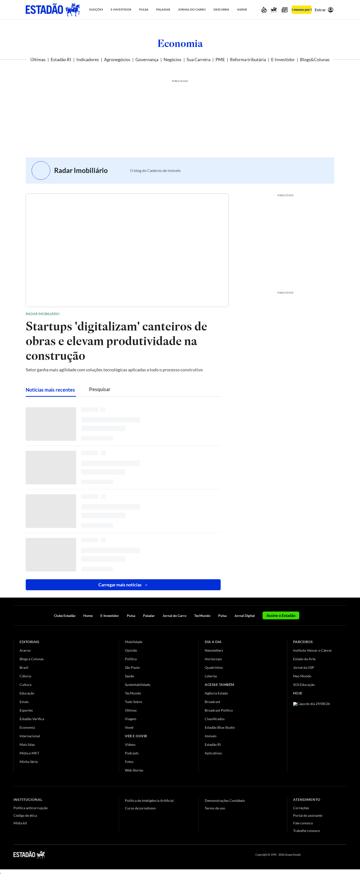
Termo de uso (215, 808)
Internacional (30, 736)
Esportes (26, 710)
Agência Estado (216, 693)
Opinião (131, 650)
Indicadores (87, 59)
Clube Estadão (64, 615)
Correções (301, 808)
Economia (180, 43)
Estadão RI (61, 59)
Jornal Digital (244, 615)
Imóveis (210, 736)
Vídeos (130, 744)
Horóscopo (213, 659)
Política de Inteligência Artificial (149, 800)
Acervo (25, 650)
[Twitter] (320, 854)
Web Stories (134, 770)
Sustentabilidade (137, 684)
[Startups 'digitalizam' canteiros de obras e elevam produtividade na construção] (127, 250)
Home (88, 615)
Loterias (211, 676)
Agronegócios (117, 59)
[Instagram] (333, 854)
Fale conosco (303, 823)
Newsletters (214, 650)
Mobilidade (133, 642)
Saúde (129, 676)
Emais (24, 702)
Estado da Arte (304, 659)
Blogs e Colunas (32, 659)
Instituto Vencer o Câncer (312, 650)
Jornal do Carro (174, 615)
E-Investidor (283, 59)
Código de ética (25, 815)
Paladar (149, 615)
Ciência (25, 676)
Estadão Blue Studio (220, 727)
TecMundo (202, 615)
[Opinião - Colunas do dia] (274, 9)
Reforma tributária (248, 59)
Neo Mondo (302, 676)
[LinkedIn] (344, 854)
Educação (27, 693)
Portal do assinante (307, 815)
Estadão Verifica (32, 719)
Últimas (38, 59)
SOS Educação (304, 684)
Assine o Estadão (280, 615)
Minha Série (29, 762)
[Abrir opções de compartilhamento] (225, 314)
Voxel (129, 727)
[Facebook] (309, 854)
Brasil (24, 667)
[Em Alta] (264, 9)
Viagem (130, 719)
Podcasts (132, 753)
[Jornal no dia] (313, 735)
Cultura (25, 684)
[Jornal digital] (284, 9)
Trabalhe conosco (306, 831)
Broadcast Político (219, 710)
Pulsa (131, 615)
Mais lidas (27, 744)
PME (220, 59)
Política (131, 659)
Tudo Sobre (133, 702)
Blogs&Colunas (315, 59)
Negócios (172, 59)
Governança (146, 59)
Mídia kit (20, 823)
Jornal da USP (303, 667)
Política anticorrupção (30, 808)
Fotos (129, 762)
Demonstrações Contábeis (225, 800)
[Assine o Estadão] (301, 9)
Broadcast (212, 702)
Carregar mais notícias (120, 584)
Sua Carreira (198, 59)
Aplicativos (213, 753)
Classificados (215, 719)
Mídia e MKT (29, 753)
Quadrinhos (214, 667)
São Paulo (132, 667)
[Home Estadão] (53, 9)
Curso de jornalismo (140, 808)
